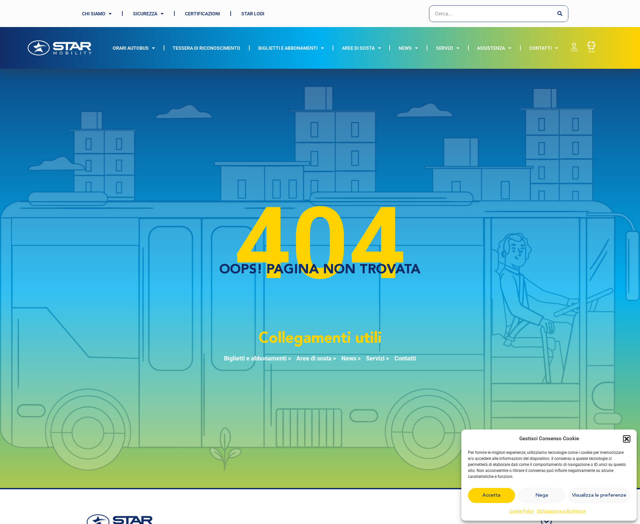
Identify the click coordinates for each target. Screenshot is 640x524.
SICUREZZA (145, 13)
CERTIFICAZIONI (202, 13)
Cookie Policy (521, 511)
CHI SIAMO (93, 13)
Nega (541, 495)
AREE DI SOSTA (358, 48)
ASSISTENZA (491, 48)
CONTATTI (540, 48)
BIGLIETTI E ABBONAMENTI (288, 48)
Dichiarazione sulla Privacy (561, 511)
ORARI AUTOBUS (131, 48)
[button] (626, 439)
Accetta (491, 495)
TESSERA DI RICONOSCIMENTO (206, 48)
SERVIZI (444, 48)
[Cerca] (559, 14)
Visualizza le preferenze (599, 495)
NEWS (405, 48)
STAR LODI (252, 13)
